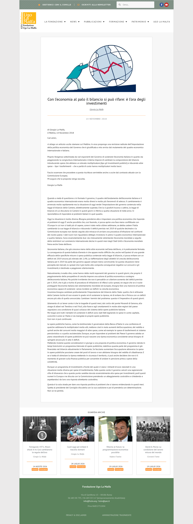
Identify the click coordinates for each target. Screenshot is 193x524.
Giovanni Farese (153, 457)
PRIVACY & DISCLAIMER (76, 515)
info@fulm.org (90, 501)
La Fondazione (54, 21)
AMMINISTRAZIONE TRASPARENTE (116, 515)
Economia (35, 469)
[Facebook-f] (162, 5)
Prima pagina (43, 469)
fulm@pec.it (104, 501)
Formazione (116, 21)
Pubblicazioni (93, 21)
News (73, 21)
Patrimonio (139, 21)
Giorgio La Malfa (96, 109)
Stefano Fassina (115, 457)
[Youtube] (166, 5)
